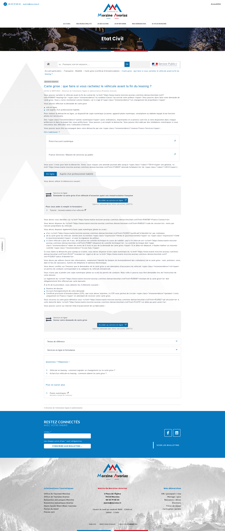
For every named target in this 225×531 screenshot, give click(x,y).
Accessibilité (216, 4)
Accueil (67, 24)
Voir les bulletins (168, 445)
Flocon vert (49, 512)
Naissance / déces (172, 500)
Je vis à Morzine (159, 24)
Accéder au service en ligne (112, 200)
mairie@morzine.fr (31, 4)
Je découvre (103, 24)
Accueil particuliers (53, 71)
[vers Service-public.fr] (164, 64)
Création (122, 524)
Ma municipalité (84, 24)
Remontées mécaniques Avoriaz (58, 503)
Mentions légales (107, 524)
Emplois (92, 524)
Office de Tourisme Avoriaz (56, 497)
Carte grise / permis (172, 509)
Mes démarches (139, 24)
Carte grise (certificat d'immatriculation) (102, 71)
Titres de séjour (173, 506)
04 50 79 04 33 (14, 4)
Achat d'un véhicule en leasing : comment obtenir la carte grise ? (78, 373)
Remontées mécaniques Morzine (59, 500)
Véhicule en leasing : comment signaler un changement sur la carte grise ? (82, 370)
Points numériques (58, 393)
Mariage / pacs (174, 497)
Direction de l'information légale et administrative (64, 408)
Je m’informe (120, 24)
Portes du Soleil (51, 509)
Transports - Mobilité (73, 71)
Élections (176, 503)
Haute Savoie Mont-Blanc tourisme (60, 506)
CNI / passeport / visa (171, 494)
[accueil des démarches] (48, 64)
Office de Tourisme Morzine (57, 494)
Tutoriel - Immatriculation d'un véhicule (67, 210)
